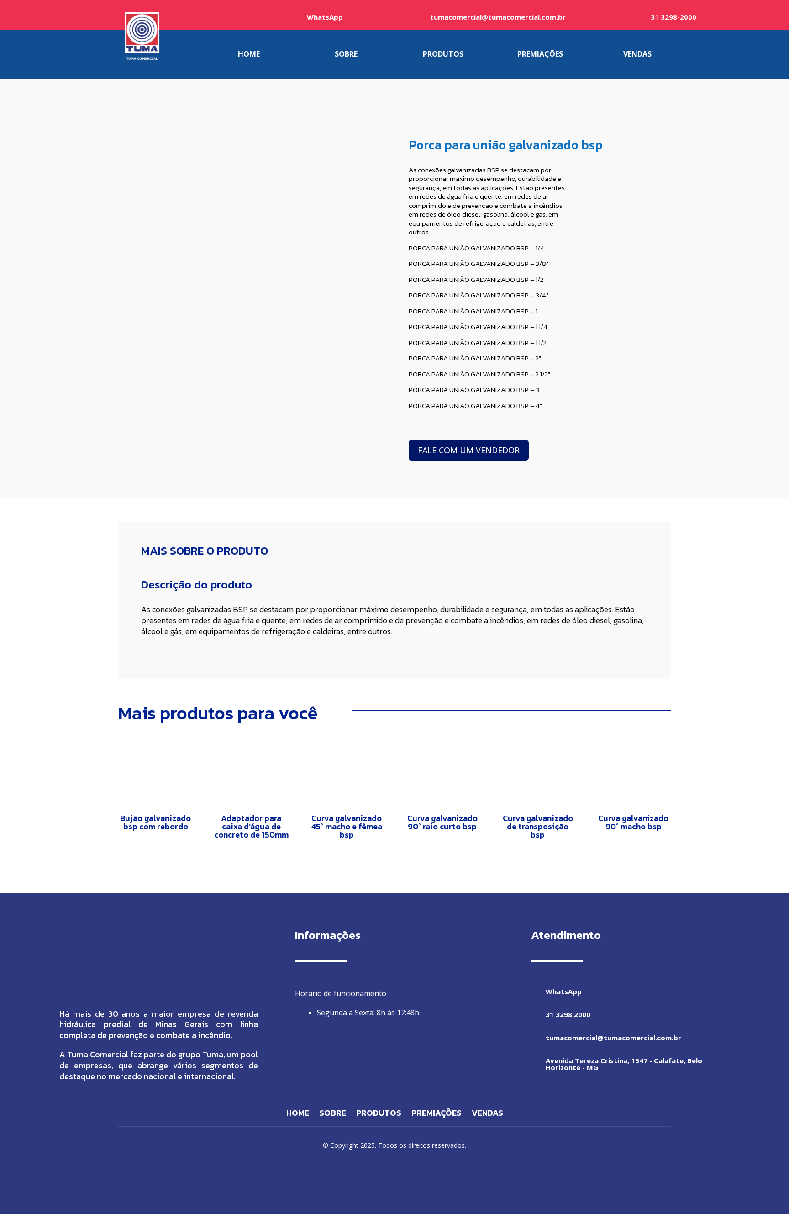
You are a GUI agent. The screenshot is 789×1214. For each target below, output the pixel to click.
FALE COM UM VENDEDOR (469, 450)
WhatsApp (325, 16)
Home (297, 1114)
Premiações (436, 1114)
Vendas (487, 1114)
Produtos (378, 1114)
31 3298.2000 (568, 1014)
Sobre (332, 1114)
